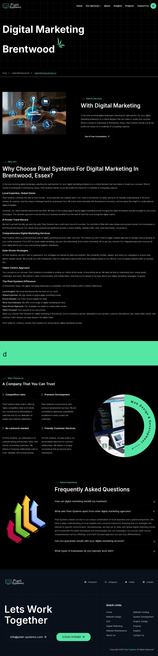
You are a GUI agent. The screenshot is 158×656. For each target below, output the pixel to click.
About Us (110, 635)
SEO (108, 621)
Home (79, 6)
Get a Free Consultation (96, 136)
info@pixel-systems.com (26, 637)
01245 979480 (71, 637)
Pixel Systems (130, 649)
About (107, 6)
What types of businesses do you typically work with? (84, 551)
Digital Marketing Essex (21, 73)
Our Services (92, 6)
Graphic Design (140, 621)
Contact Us (143, 6)
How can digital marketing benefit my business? (81, 501)
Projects (129, 6)
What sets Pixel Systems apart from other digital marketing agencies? (93, 511)
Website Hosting (141, 612)
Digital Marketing (114, 626)
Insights (118, 6)
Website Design (113, 617)
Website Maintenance (116, 630)
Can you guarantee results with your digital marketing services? (89, 541)
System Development (143, 617)
